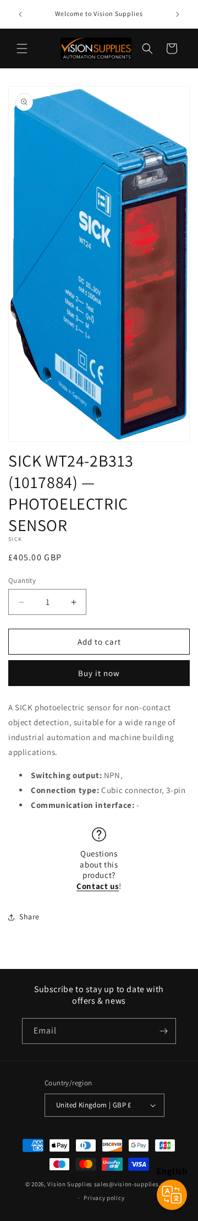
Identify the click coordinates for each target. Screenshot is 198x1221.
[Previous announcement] (20, 14)
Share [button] (29, 917)
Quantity (22, 580)
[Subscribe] (163, 1031)
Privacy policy (104, 1198)
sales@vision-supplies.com (133, 1184)
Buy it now (99, 673)
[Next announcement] (178, 14)
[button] (22, 48)
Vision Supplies (69, 1184)
